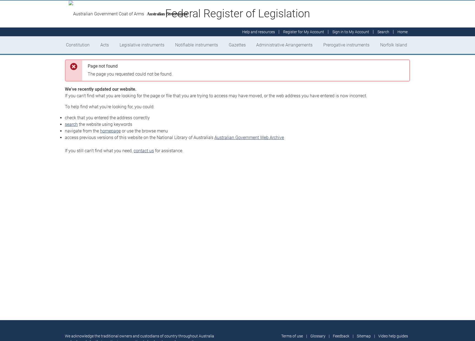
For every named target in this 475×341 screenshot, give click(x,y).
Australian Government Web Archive (249, 137)
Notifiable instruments (196, 45)
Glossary (317, 336)
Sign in (350, 32)
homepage (110, 131)
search (71, 124)
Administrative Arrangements (284, 45)
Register (303, 32)
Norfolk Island (393, 45)
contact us (144, 150)
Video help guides (393, 336)
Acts (104, 45)
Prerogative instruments (346, 45)
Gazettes (237, 45)
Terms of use (292, 336)
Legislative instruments (142, 45)
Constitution (78, 45)
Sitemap (364, 336)
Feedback (341, 336)
